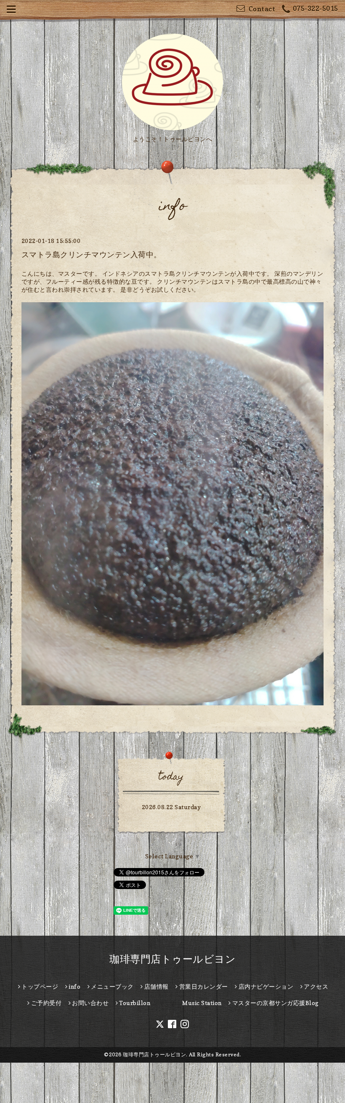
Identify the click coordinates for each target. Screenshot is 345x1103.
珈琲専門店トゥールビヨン (172, 959)
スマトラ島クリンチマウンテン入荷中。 (91, 254)
